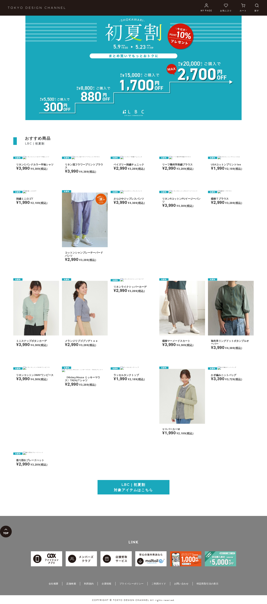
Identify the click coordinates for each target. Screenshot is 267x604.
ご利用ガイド (158, 583)
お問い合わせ (181, 583)
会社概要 (53, 583)
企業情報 (106, 583)
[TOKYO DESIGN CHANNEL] (36, 8)
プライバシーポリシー (131, 583)
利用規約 (89, 583)
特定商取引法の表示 (207, 583)
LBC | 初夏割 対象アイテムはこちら (133, 487)
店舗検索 (71, 583)
